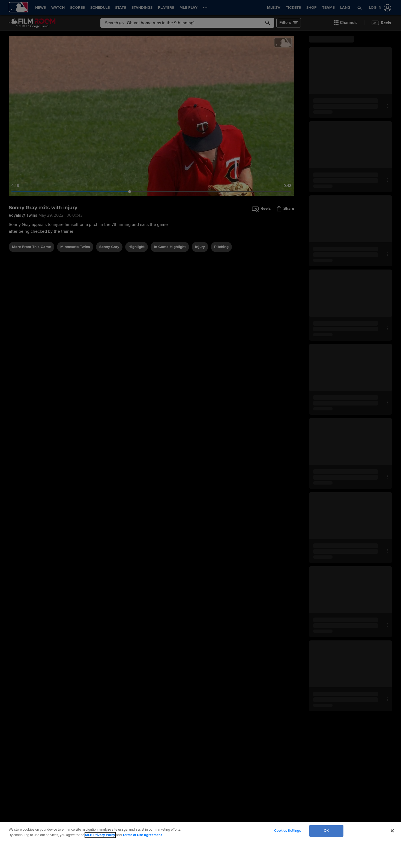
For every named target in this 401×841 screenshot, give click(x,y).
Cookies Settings (287, 830)
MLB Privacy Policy (100, 835)
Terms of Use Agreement (142, 835)
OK (326, 830)
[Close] (392, 831)
